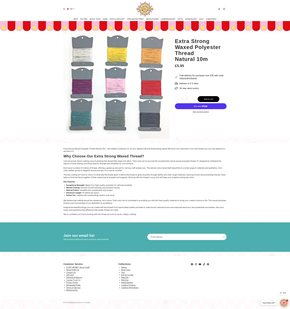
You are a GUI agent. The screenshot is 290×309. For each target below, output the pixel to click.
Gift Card (70, 275)
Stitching (124, 280)
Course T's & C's (73, 280)
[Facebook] (192, 264)
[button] (284, 303)
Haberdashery (127, 282)
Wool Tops (125, 270)
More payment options (201, 112)
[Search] (64, 8)
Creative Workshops (129, 287)
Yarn (123, 272)
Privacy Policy (72, 282)
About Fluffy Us (72, 270)
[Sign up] (223, 237)
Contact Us (71, 272)
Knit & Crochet (127, 275)
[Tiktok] (204, 264)
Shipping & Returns (74, 277)
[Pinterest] (208, 264)
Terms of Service (73, 287)
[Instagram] (196, 264)
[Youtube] (200, 264)
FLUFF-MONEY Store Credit (78, 267)
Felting (124, 267)
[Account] (219, 8)
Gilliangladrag (73, 302)
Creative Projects (128, 285)
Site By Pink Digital (84, 302)
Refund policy (72, 290)
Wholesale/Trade (73, 285)
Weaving (124, 277)
